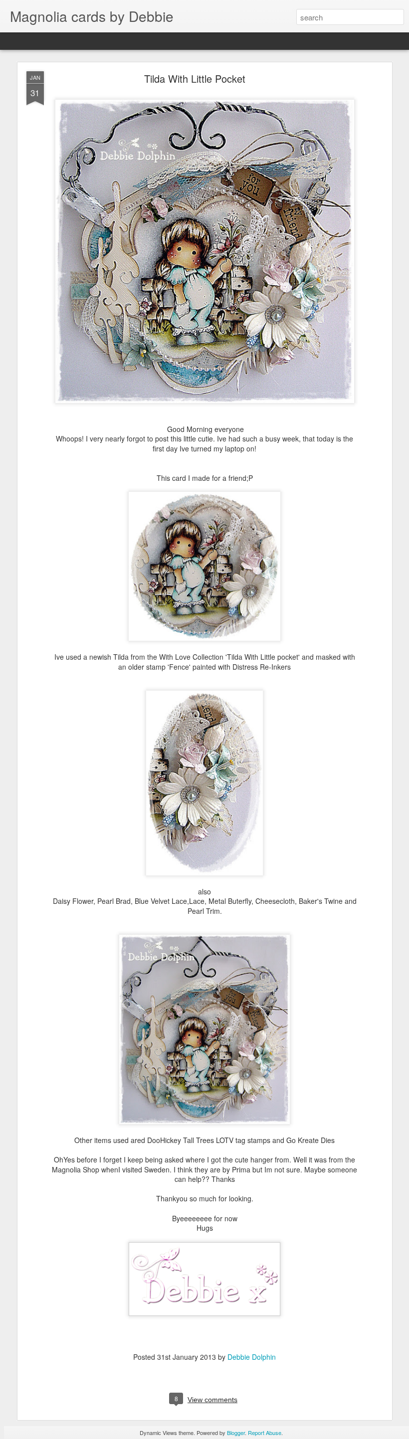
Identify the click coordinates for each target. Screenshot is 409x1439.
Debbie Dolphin (251, 1357)
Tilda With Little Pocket (194, 78)
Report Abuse (264, 1433)
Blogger (236, 1433)
